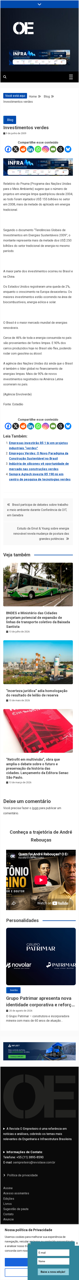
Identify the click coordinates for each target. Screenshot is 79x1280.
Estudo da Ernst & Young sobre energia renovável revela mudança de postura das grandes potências (41, 534)
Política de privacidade (22, 1175)
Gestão (14, 990)
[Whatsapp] (38, 149)
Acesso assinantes (16, 1193)
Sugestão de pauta (15, 1209)
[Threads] (60, 149)
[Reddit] (23, 149)
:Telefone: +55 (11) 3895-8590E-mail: (29, 1157)
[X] (15, 149)
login (35, 808)
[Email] (53, 149)
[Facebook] (8, 149)
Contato (8, 1214)
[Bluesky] (68, 149)
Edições (8, 1198)
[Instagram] (45, 149)
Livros (7, 1204)
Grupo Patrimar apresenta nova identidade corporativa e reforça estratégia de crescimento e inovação (40, 1002)
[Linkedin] (30, 149)
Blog (10, 120)
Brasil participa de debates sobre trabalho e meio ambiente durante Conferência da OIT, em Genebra (37, 510)
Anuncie (8, 1219)
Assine (8, 1188)
